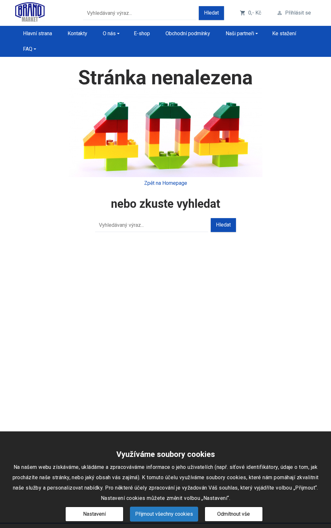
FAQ (27, 49)
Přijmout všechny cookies (164, 514)
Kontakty (77, 33)
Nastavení (94, 514)
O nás (109, 33)
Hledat (211, 13)
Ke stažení (284, 33)
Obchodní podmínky (188, 33)
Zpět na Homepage (165, 183)
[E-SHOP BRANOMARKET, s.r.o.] (30, 13)
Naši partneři (240, 33)
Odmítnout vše (233, 514)
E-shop (142, 33)
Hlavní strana (37, 33)
